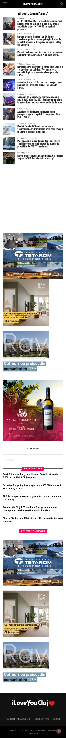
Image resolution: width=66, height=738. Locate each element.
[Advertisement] (33, 197)
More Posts (33, 448)
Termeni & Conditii (41, 718)
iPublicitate (33, 733)
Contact (56, 718)
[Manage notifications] (58, 731)
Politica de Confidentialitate (18, 718)
